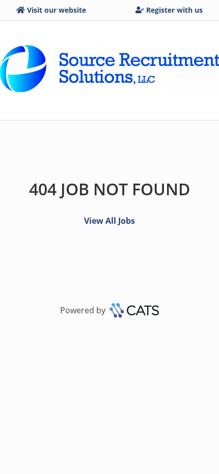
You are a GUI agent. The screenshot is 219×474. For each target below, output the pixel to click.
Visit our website (56, 10)
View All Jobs (109, 220)
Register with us (174, 10)
